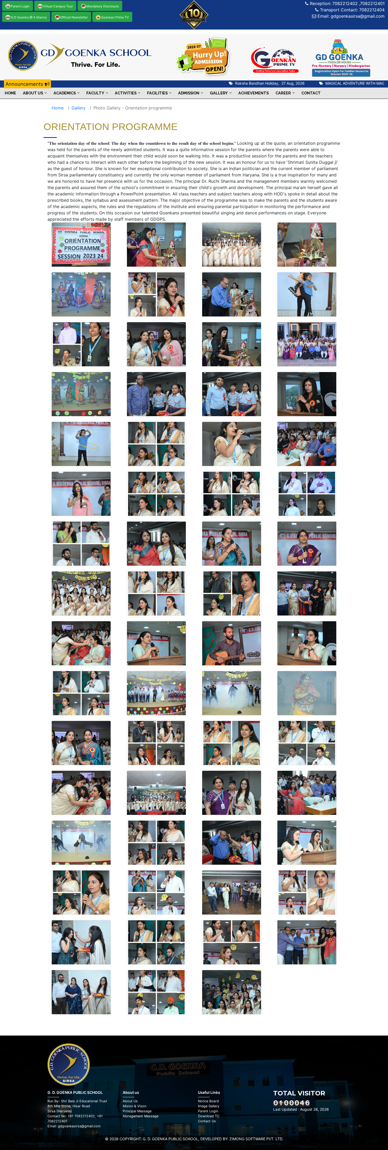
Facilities (157, 93)
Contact (311, 93)
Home (10, 93)
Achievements (253, 93)
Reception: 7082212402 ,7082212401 (347, 3)
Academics (65, 93)
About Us (33, 93)
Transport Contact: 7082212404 (352, 9)
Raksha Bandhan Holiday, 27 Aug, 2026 (251, 83)
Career (283, 93)
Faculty (95, 93)
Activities (125, 93)
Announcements (25, 84)
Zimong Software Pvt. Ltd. (256, 1139)
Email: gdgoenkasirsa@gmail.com (350, 16)
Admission (188, 93)
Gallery (219, 93)
